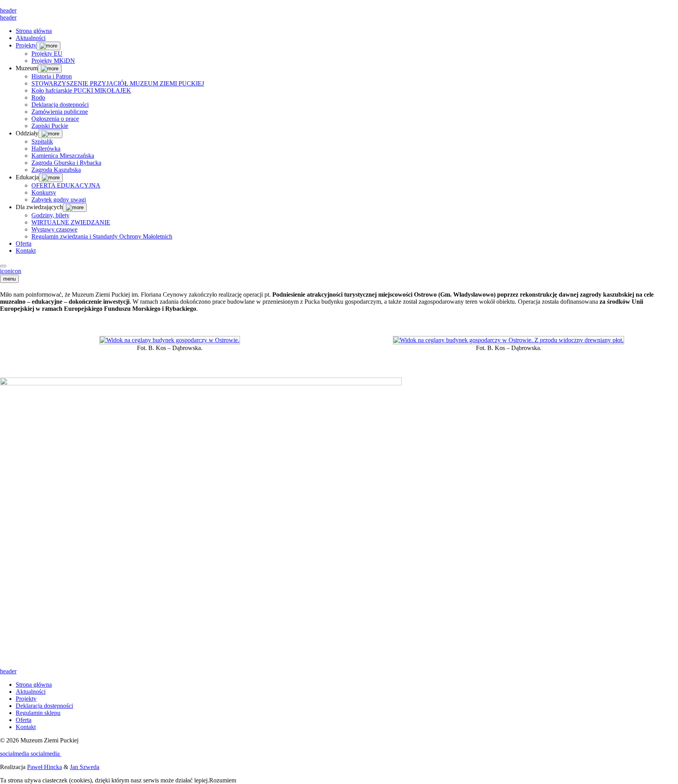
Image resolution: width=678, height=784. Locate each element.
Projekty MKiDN (53, 60)
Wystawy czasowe (54, 229)
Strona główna (34, 30)
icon (5, 271)
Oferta (23, 243)
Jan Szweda (84, 767)
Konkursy (43, 192)
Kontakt (26, 250)
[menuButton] (3, 266)
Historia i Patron (51, 76)
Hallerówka (45, 148)
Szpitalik (42, 141)
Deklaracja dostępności (60, 104)
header (8, 10)
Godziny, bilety (50, 215)
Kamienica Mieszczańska (62, 155)
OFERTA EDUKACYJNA (65, 185)
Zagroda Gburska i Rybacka (66, 162)
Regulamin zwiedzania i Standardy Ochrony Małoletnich (101, 236)
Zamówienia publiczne (59, 111)
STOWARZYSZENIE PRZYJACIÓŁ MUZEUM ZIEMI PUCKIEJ (117, 83)
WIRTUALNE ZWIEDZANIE (70, 222)
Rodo (38, 97)
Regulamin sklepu (38, 712)
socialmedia (15, 753)
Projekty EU (46, 53)
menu (9, 279)
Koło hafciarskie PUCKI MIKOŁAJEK (81, 90)
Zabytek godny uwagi (58, 199)
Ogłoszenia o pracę (55, 118)
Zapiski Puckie (49, 125)
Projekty (26, 45)
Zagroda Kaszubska (56, 169)
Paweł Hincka (44, 767)
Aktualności (31, 38)
